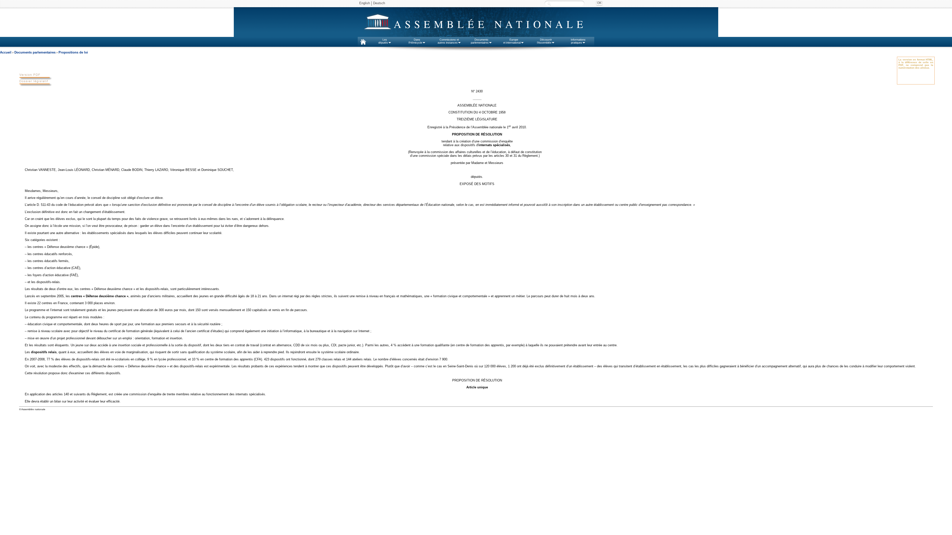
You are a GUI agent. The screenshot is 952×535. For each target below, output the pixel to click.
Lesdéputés (383, 41)
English (364, 3)
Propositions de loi (73, 52)
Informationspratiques (578, 41)
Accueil (5, 52)
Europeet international (512, 41)
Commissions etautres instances (448, 41)
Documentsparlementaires (480, 41)
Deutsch (379, 3)
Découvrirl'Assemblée (544, 41)
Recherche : (549, 3)
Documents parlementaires (35, 52)
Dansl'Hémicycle (415, 41)
